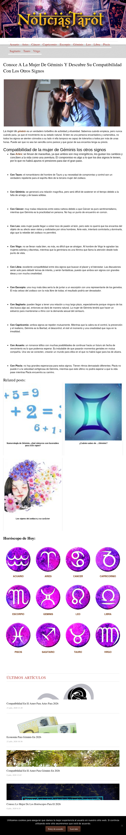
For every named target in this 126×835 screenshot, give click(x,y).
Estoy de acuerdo (55, 828)
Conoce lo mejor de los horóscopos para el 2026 (34, 804)
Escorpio (65, 44)
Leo (88, 44)
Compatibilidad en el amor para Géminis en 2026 (33, 770)
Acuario (14, 44)
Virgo (36, 51)
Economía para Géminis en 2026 (24, 737)
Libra (97, 44)
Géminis (78, 44)
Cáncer (35, 44)
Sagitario (15, 51)
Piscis (106, 44)
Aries (25, 44)
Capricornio (50, 44)
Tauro (26, 51)
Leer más (74, 828)
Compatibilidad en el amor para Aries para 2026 (32, 703)
